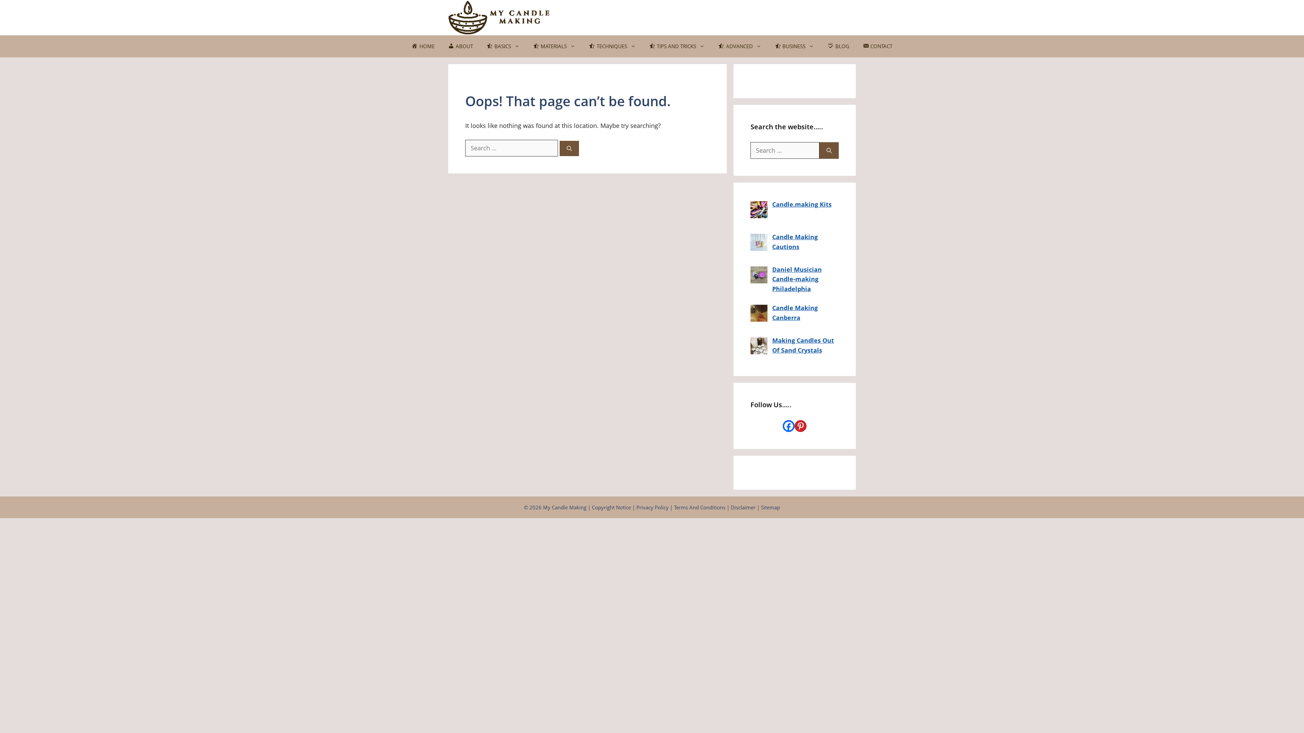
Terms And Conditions (699, 507)
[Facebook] (789, 426)
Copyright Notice (611, 507)
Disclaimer (743, 507)
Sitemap (770, 507)
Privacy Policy (652, 507)
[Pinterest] (801, 426)
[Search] (569, 148)
